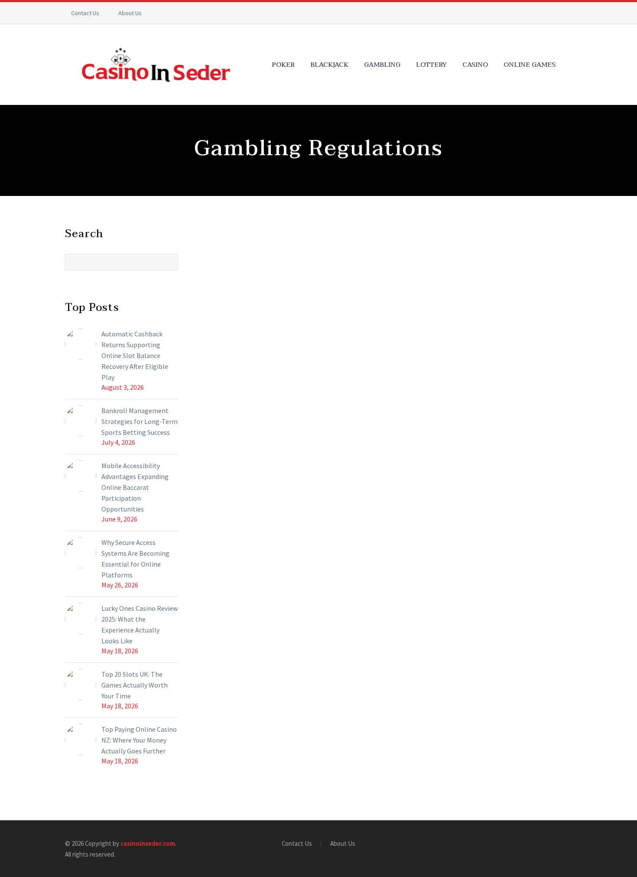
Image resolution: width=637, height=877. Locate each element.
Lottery (431, 64)
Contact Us (85, 13)
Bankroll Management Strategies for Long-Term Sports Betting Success (139, 421)
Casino (475, 64)
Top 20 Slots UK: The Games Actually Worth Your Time (134, 685)
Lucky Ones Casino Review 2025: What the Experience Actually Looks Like (139, 624)
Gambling (382, 64)
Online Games (530, 64)
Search (168, 262)
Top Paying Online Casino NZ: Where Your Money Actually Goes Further (139, 740)
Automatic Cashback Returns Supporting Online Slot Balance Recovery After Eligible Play (134, 355)
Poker (283, 64)
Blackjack (329, 64)
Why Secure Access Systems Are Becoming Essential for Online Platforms (135, 558)
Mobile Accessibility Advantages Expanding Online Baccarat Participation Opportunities (135, 487)
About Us (130, 13)
